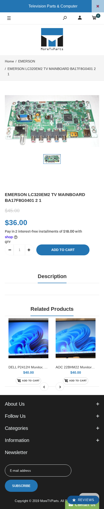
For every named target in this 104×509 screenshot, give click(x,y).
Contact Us (84, 505)
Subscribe (21, 486)
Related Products (52, 309)
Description (52, 276)
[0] (94, 18)
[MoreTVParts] (52, 40)
